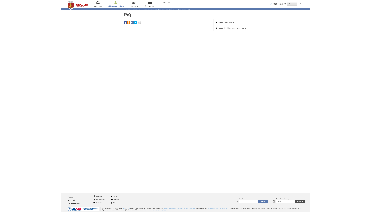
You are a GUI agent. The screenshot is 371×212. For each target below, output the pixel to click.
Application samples (226, 22)
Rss (114, 203)
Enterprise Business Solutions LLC (218, 208)
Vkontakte (99, 203)
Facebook (99, 196)
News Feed (71, 200)
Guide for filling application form (232, 28)
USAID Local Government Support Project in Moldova (180, 208)
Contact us (292, 4)
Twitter (116, 196)
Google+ (116, 199)
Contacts (71, 197)
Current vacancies (74, 203)
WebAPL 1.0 (126, 208)
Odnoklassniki (100, 199)
